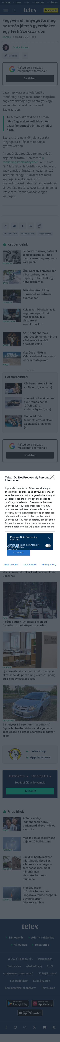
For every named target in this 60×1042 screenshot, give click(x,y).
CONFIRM (19, 553)
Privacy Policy (49, 564)
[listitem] (29, 538)
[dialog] (30, 521)
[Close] (53, 478)
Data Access (30, 564)
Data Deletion (11, 564)
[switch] (48, 545)
